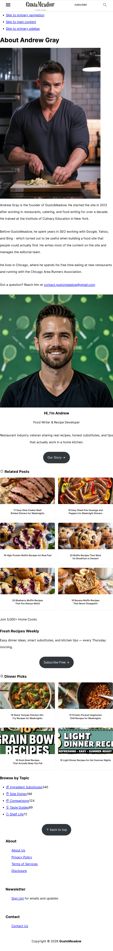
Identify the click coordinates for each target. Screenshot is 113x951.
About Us (18, 850)
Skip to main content (21, 22)
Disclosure (19, 871)
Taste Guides (19, 807)
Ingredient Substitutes (25, 787)
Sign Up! (17, 898)
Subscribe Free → (56, 662)
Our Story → (56, 457)
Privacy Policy (21, 857)
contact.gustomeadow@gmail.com (69, 285)
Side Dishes (18, 794)
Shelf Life (16, 814)
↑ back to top (56, 829)
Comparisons (19, 801)
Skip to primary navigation (25, 15)
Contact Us (19, 926)
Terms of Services (24, 864)
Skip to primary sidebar (23, 28)
